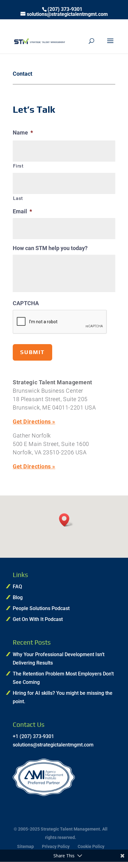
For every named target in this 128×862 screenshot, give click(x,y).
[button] (66, 520)
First (18, 166)
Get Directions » (34, 421)
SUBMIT (32, 352)
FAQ (17, 587)
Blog (18, 597)
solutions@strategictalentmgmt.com (53, 745)
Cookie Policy (91, 846)
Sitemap (25, 846)
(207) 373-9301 (65, 9)
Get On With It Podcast (38, 619)
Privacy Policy (56, 846)
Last (18, 198)
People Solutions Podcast (41, 608)
